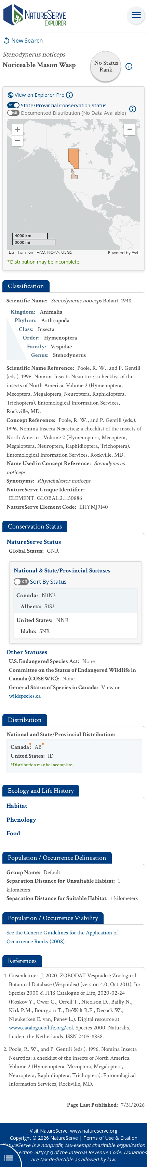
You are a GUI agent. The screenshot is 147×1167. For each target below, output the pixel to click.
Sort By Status (48, 581)
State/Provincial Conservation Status (64, 105)
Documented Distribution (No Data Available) (73, 112)
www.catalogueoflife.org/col (41, 1027)
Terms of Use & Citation (110, 1138)
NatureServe (64, 1138)
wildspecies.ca (25, 696)
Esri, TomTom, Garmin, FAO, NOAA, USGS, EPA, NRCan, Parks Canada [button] (57, 252)
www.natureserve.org (93, 1130)
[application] (73, 187)
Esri (135, 252)
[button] (17, 129)
